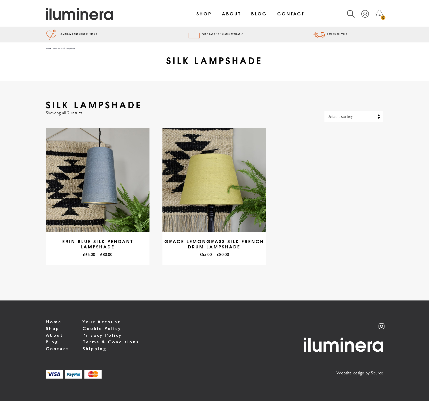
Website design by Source (359, 373)
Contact (290, 13)
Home (54, 321)
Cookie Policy (101, 328)
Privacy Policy (102, 335)
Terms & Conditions (110, 341)
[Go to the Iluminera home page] (102, 13)
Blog (259, 13)
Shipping (94, 348)
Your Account (101, 321)
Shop (204, 13)
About (231, 13)
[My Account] (362, 13)
